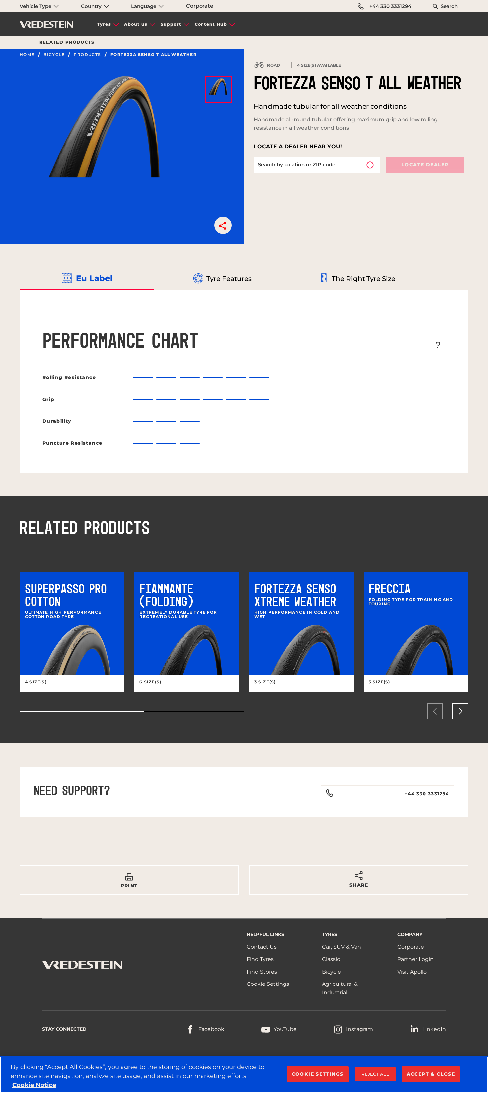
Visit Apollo (412, 972)
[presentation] (435, 711)
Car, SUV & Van (341, 947)
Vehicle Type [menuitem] (36, 6)
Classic (331, 959)
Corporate (199, 6)
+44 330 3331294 (390, 6)
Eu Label (94, 278)
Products (87, 54)
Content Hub (211, 24)
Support (171, 24)
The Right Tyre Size (363, 279)
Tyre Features (229, 279)
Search (449, 6)
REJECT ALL (375, 1074)
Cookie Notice (34, 1085)
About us (135, 24)
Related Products (66, 42)
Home (27, 54)
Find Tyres (260, 959)
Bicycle (54, 54)
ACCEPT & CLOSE (431, 1074)
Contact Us (262, 947)
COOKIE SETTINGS (318, 1074)
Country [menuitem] (92, 6)
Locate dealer (424, 165)
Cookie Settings (268, 984)
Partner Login (415, 959)
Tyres (104, 24)
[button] (223, 225)
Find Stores (262, 972)
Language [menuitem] (144, 6)
